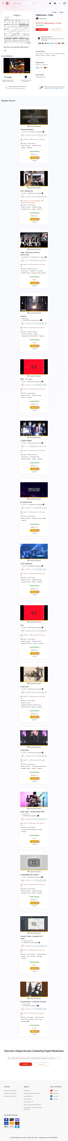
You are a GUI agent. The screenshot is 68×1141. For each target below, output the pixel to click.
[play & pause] (5, 50)
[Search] (34, 3)
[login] (65, 3)
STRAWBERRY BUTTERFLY (29, 875)
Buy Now (42, 29)
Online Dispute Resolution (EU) (32, 1104)
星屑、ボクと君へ (26, 379)
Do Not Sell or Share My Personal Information (33, 1108)
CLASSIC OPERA (26, 441)
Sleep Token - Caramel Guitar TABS (32, 812)
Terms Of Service (28, 1102)
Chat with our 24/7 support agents (16, 88)
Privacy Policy (27, 1099)
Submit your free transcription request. (53, 88)
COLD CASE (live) (26, 564)
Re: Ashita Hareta (26, 502)
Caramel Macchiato (26, 129)
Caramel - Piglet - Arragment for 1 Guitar (31, 937)
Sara (22, 625)
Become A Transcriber (10, 1096)
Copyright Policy (28, 1096)
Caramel (23, 316)
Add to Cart (55, 29)
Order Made (24, 750)
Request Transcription (10, 1093)
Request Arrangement (10, 1090)
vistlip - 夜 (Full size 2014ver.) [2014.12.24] (30, 254)
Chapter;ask (24, 687)
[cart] (55, 3)
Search (25, 1064)
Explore (41, 1064)
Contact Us (27, 1090)
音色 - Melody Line (26, 191)
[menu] (3, 3)
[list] (60, 3)
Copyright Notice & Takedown (32, 1093)
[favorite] (50, 3)
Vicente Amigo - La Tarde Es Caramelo (33, 1002)
